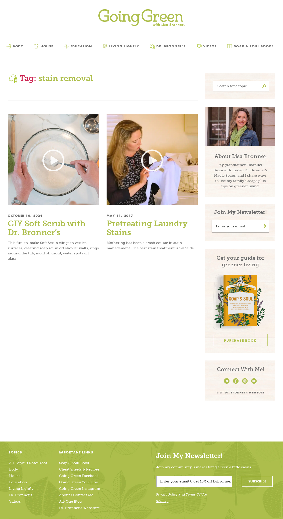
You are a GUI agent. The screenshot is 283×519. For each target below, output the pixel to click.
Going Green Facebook (79, 476)
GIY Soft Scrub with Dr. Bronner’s (46, 228)
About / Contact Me (76, 495)
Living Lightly (124, 46)
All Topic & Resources (28, 463)
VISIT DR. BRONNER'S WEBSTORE (240, 392)
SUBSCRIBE (257, 481)
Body (18, 46)
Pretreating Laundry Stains (147, 228)
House (46, 46)
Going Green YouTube (78, 482)
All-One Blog (70, 501)
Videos (210, 46)
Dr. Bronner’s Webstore (79, 508)
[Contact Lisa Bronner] (227, 384)
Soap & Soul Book (74, 463)
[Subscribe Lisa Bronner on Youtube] (254, 384)
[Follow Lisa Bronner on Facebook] (236, 384)
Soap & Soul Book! (253, 46)
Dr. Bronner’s (171, 46)
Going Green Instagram (79, 488)
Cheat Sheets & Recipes (79, 469)
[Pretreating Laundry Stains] (152, 159)
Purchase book (240, 341)
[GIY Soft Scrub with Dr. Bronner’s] (53, 159)
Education (81, 46)
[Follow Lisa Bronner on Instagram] (245, 384)
